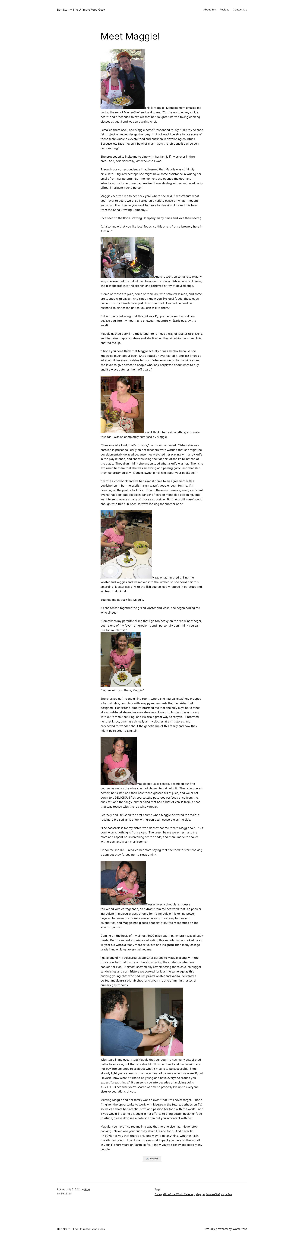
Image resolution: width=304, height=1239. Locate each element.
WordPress (240, 1229)
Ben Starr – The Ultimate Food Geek (81, 9)
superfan (226, 1194)
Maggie (200, 1194)
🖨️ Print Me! (152, 1159)
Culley (158, 1194)
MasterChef (213, 1194)
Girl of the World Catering (178, 1194)
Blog (87, 1189)
